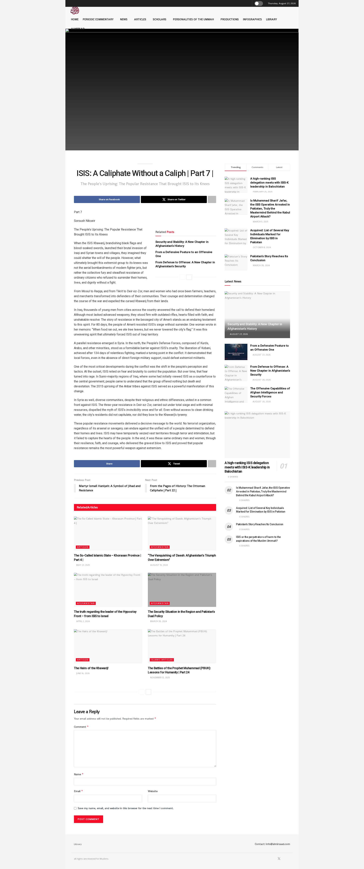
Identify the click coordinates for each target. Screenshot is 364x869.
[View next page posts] (189, 277)
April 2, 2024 (83, 621)
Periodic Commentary (98, 19)
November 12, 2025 (160, 677)
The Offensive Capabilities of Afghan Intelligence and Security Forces (270, 392)
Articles (140, 19)
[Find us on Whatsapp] (284, 859)
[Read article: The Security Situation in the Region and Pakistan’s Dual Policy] (182, 590)
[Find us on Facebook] (274, 859)
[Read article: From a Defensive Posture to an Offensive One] (236, 352)
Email (78, 791)
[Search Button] (248, 3)
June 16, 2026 (83, 673)
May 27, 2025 (83, 565)
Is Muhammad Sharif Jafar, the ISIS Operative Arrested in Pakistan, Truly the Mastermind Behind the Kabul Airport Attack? (270, 208)
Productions (229, 19)
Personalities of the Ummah (193, 19)
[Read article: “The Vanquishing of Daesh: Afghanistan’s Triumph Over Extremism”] (182, 534)
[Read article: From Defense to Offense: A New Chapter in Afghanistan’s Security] (236, 373)
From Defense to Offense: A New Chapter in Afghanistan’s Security (270, 370)
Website (153, 791)
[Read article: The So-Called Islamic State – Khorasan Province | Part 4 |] (108, 534)
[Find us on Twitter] (279, 859)
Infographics (252, 19)
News (123, 19)
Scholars (159, 19)
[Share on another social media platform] (212, 199)
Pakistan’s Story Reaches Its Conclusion (259, 524)
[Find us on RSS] (289, 859)
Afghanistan (160, 547)
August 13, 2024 (159, 565)
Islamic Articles (162, 659)
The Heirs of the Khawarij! (91, 668)
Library (271, 19)
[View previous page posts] (182, 277)
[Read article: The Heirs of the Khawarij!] (108, 646)
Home (74, 19)
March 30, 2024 (158, 621)
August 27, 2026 (238, 334)
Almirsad (78, 28)
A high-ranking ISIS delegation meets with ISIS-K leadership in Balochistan (269, 182)
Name (79, 774)
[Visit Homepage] (74, 8)
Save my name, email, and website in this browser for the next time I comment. (125, 808)
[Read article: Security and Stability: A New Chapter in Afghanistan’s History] (257, 314)
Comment (81, 726)
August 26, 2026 (261, 379)
